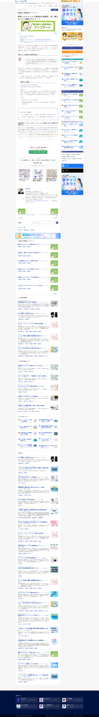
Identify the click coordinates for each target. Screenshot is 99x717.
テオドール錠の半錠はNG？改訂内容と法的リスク (30, 348)
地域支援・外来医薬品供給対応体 (24, 517)
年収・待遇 (26, 495)
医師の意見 (20, 472)
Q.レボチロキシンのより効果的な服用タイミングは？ (31, 386)
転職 (30, 495)
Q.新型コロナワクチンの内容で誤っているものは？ (30, 365)
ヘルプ (72, 715)
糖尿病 (26, 331)
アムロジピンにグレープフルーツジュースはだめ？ (30, 285)
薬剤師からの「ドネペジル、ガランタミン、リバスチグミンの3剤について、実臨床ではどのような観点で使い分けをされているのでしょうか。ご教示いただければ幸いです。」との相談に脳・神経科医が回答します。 (33, 679)
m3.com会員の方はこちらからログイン (38, 165)
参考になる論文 (23, 37)
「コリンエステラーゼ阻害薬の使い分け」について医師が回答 (33, 675)
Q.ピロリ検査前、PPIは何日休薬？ (26, 499)
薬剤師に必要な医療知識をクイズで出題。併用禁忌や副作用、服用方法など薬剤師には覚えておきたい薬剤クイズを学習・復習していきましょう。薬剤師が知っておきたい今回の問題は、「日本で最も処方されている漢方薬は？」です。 (33, 479)
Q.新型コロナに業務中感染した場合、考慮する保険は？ (31, 405)
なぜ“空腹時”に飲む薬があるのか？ (27, 313)
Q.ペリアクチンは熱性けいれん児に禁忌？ (28, 663)
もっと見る (55, 293)
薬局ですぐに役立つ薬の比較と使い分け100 (37, 200)
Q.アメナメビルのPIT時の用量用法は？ (27, 557)
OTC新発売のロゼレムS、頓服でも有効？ (28, 260)
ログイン (82, 1)
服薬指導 (32, 230)
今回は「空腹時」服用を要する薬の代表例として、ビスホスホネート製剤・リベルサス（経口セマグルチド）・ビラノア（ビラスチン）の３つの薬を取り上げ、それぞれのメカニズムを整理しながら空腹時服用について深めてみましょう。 (33, 316)
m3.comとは (80, 715)
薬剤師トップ (18, 3)
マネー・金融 (31, 411)
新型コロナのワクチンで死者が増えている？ (29, 244)
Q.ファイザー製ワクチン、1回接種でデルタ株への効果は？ (32, 376)
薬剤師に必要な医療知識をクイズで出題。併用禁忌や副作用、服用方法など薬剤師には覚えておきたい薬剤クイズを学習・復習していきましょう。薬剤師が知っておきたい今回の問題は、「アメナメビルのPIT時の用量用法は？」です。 (33, 560)
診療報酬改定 (40, 517)
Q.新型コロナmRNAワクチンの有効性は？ (28, 396)
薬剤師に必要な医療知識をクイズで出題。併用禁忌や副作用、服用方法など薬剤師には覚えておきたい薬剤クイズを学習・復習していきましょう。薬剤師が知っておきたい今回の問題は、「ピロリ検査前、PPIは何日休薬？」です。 (33, 502)
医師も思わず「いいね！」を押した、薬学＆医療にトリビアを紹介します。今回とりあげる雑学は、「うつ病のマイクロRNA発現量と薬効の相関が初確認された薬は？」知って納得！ (33, 633)
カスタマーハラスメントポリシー (64, 715)
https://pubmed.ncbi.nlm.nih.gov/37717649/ (30, 86)
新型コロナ (20, 230)
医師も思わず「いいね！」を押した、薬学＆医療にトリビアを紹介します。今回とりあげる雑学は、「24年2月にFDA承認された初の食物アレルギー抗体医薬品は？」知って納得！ (33, 526)
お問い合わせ (76, 715)
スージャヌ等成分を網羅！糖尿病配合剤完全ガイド (30, 335)
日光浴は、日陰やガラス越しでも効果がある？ (29, 252)
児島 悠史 (47, 244)
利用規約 (47, 715)
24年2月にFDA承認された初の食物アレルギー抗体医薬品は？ (33, 522)
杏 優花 (42, 499)
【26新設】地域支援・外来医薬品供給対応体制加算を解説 (32, 509)
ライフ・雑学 (20, 528)
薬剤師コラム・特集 (24, 3)
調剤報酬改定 (34, 517)
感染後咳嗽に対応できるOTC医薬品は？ (28, 302)
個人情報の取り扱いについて (53, 715)
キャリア (20, 624)
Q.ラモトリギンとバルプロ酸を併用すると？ (29, 592)
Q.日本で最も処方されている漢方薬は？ (28, 477)
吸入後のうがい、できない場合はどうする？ (29, 269)
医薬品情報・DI (27, 230)
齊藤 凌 (44, 313)
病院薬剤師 (20, 495)
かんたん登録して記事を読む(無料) (38, 151)
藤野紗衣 (46, 477)
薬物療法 (25, 472)
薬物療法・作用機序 (22, 246)
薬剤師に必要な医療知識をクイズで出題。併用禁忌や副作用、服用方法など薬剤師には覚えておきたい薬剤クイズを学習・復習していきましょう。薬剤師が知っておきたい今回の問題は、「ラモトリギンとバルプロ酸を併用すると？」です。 (33, 595)
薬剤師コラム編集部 (28, 469)
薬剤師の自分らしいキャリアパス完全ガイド (29, 615)
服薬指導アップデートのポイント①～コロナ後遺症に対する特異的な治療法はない (35, 39)
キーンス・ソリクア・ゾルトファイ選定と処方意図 (30, 323)
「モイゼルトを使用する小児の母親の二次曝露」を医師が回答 (33, 467)
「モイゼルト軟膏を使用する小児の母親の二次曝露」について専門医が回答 (31, 470)
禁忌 (63, 154)
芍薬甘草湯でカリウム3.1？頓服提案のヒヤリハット (31, 545)
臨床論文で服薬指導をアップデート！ (35, 3)
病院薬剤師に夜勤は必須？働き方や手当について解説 (31, 487)
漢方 (19, 482)
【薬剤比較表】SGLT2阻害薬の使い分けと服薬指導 (31, 640)
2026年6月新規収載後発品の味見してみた (28, 568)
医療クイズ (31, 371)
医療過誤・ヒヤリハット (27, 553)
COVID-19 (26, 371)
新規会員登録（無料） (38, 162)
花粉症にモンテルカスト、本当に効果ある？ (29, 277)
